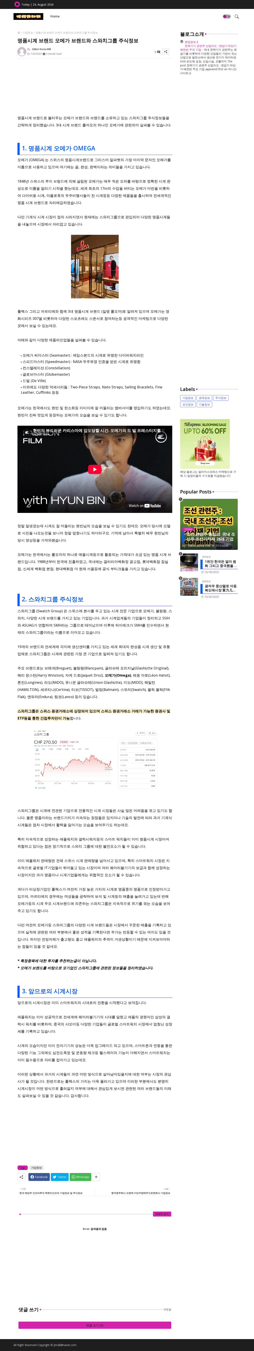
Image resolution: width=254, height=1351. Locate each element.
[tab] (55, 16)
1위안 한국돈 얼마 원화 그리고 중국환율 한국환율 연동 (221, 564)
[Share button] (96, 1177)
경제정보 (204, 398)
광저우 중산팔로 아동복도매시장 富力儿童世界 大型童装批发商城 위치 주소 (221, 588)
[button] (227, 16)
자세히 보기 (162, 1214)
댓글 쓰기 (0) (94, 1325)
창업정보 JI (191, 42)
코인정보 (187, 404)
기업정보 (28, 32)
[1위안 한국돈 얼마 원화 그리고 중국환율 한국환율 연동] (189, 562)
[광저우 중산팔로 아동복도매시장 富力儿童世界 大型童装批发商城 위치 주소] (189, 587)
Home (55, 16)
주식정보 (220, 398)
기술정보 (204, 404)
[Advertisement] (94, 86)
